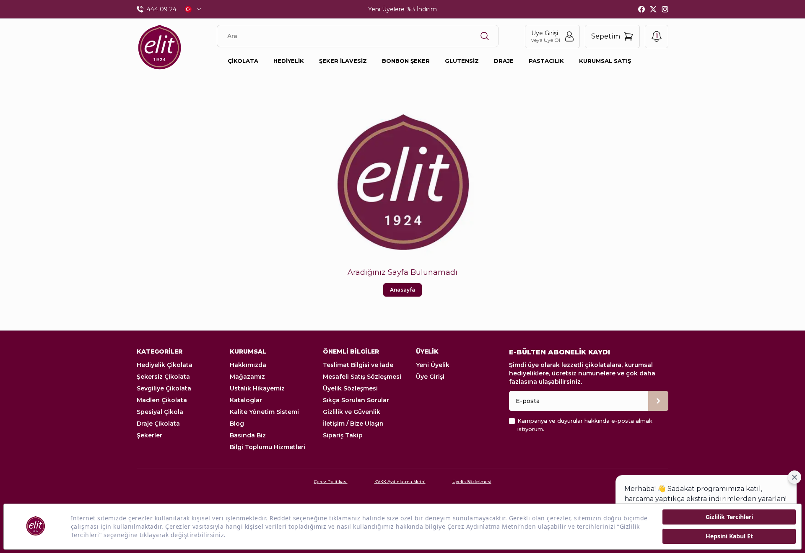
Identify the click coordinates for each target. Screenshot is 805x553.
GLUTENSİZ (462, 60)
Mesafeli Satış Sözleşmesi (362, 376)
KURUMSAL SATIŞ (605, 60)
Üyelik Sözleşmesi (350, 388)
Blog (237, 423)
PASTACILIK (546, 60)
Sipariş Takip (343, 435)
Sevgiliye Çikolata (164, 388)
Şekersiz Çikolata (163, 376)
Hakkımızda (248, 365)
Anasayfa (402, 290)
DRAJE (504, 60)
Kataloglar (246, 400)
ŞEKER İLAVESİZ (343, 60)
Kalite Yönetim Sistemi (264, 412)
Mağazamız (247, 376)
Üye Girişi (430, 376)
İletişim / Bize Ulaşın (353, 423)
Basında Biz (248, 435)
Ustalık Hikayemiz (257, 388)
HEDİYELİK (288, 60)
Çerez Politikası (331, 481)
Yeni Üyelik (432, 365)
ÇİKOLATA (243, 60)
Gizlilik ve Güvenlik (351, 412)
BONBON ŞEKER (406, 60)
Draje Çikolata (158, 423)
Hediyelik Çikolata (164, 365)
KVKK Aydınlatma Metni (400, 481)
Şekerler (149, 435)
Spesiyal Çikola (160, 412)
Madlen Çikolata (162, 400)
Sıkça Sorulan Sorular (356, 400)
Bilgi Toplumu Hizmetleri (267, 447)
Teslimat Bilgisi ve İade (358, 365)
